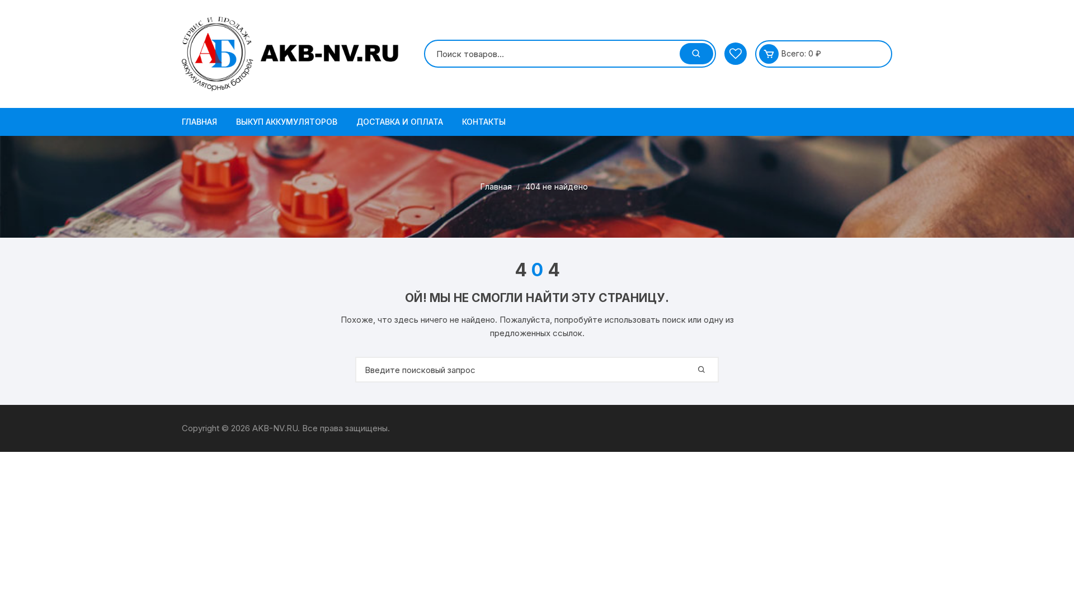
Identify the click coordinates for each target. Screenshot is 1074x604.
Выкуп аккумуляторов (286, 121)
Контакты (484, 121)
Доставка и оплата (399, 121)
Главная (199, 121)
